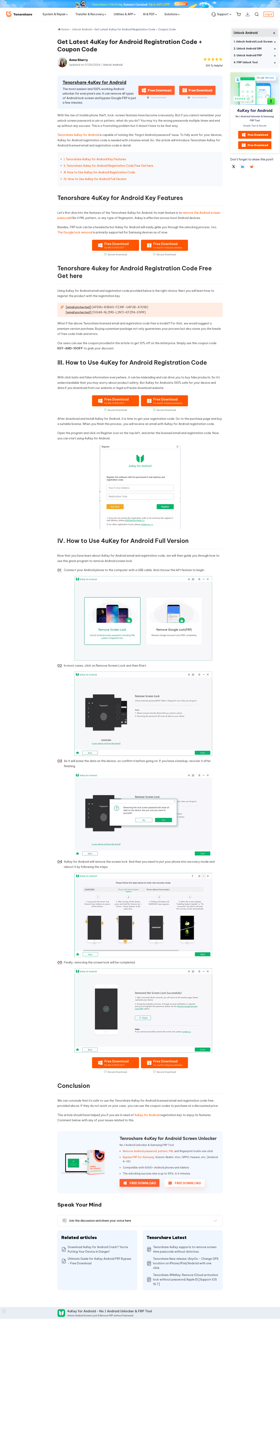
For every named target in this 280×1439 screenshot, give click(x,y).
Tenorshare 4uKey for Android (94, 82)
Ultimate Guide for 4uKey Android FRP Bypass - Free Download (99, 1261)
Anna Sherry (78, 60)
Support (222, 14)
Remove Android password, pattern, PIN (148, 1151)
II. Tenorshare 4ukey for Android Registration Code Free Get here (108, 166)
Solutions (170, 14)
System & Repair (54, 14)
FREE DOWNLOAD (142, 1183)
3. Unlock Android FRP (248, 55)
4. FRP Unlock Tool (246, 62)
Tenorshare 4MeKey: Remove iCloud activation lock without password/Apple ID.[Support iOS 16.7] (185, 1279)
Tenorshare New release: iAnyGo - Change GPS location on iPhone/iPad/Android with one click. (185, 1263)
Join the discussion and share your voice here (100, 1220)
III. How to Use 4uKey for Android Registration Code (99, 172)
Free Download (258, 134)
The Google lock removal (74, 232)
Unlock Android (112, 64)
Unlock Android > (83, 29)
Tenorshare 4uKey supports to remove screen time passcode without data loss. (184, 1249)
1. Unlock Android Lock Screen (253, 41)
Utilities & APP (123, 14)
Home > (66, 29)
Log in (268, 14)
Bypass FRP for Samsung (138, 1157)
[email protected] (78, 307)
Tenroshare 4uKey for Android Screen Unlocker (168, 1138)
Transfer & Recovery (89, 14)
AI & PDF (149, 14)
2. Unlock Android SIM (248, 48)
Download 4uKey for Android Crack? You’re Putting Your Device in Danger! (98, 1249)
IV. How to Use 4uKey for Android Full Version (95, 179)
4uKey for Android (147, 1115)
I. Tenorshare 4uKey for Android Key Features (95, 159)
